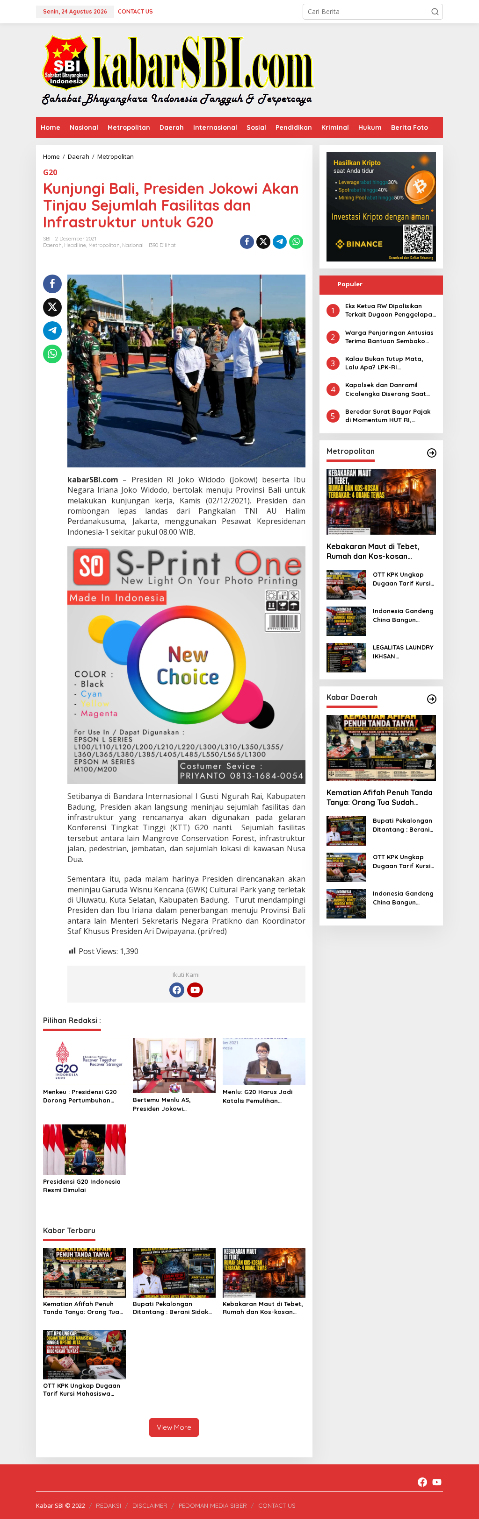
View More (174, 1427)
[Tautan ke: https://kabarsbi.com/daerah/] (431, 699)
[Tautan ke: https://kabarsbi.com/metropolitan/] (431, 453)
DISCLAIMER (149, 1505)
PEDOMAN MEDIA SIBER (213, 1505)
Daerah (52, 245)
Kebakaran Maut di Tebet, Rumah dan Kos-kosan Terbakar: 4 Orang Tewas (263, 1308)
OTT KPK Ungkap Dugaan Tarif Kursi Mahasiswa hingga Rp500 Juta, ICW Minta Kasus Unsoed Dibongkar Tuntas (81, 1390)
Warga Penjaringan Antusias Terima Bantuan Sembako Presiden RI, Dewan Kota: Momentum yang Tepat (389, 337)
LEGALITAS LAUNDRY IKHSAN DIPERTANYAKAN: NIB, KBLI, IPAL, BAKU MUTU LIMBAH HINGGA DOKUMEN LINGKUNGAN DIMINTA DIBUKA (404, 651)
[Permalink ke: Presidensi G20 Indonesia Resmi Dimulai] (84, 1149)
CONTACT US (277, 1505)
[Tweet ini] (263, 242)
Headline (75, 245)
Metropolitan (104, 245)
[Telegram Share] (280, 242)
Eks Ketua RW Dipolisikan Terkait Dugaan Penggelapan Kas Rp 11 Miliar (390, 310)
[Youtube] (195, 989)
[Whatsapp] (296, 242)
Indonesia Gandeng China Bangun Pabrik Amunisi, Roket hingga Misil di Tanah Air (403, 615)
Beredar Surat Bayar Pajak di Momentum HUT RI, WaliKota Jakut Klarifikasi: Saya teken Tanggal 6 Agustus (387, 416)
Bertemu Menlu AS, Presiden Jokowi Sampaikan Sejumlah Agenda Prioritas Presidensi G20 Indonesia (171, 1104)
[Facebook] (176, 989)
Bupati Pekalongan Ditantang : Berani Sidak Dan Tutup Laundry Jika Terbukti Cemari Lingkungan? (170, 1308)
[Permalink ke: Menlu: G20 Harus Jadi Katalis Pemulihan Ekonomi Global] (264, 1061)
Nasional (133, 245)
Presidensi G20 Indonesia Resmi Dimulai (82, 1186)
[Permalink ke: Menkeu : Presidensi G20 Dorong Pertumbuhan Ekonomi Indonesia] (84, 1061)
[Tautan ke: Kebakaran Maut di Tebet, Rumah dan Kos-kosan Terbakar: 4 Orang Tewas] (381, 502)
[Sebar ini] (247, 242)
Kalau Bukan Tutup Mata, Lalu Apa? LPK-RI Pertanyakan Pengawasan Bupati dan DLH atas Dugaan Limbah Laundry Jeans (386, 363)
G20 (50, 172)
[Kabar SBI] (177, 69)
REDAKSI (108, 1505)
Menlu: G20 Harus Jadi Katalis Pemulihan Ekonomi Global (257, 1096)
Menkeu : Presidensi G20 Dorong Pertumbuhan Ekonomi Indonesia (80, 1096)
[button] (435, 12)
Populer (350, 284)
